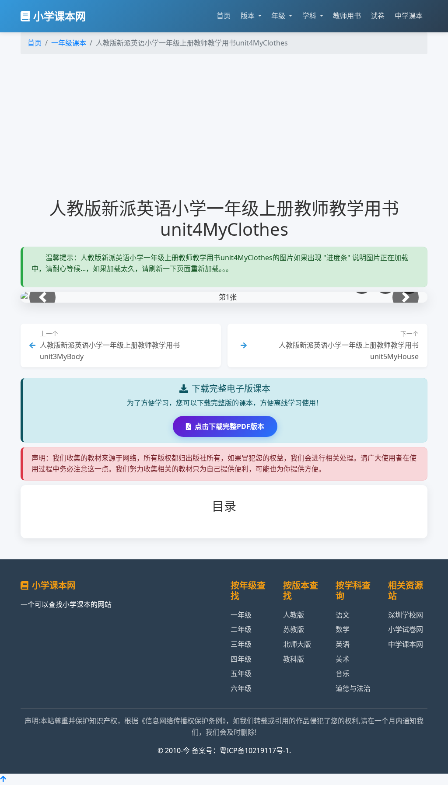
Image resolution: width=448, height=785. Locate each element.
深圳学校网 (405, 615)
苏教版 (293, 629)
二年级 (241, 629)
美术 (343, 659)
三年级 (241, 644)
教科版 (293, 659)
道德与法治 (353, 688)
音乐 (343, 673)
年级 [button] (279, 16)
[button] (42, 297)
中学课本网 (405, 644)
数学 (343, 629)
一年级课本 (68, 43)
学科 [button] (310, 16)
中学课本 (409, 16)
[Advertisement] (224, 126)
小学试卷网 (405, 629)
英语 (343, 644)
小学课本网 (59, 16)
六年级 (241, 688)
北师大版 (297, 644)
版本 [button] (248, 16)
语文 (343, 615)
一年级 (241, 615)
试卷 (378, 16)
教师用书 (347, 16)
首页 (224, 16)
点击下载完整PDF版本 (229, 426)
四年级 (241, 659)
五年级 (241, 673)
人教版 (293, 615)
